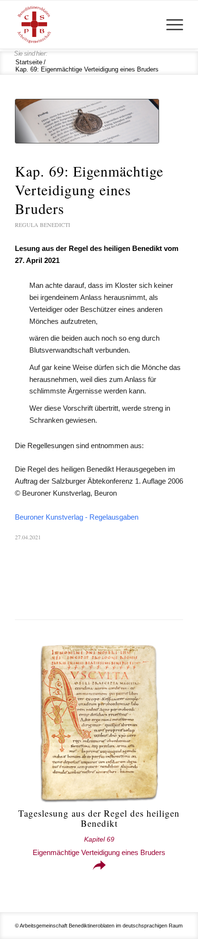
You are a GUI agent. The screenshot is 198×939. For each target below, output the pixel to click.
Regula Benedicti (42, 224)
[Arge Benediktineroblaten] (82, 24)
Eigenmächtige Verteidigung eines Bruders (99, 846)
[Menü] (170, 24)
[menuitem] (170, 24)
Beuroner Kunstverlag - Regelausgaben (76, 517)
